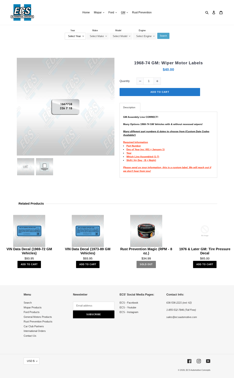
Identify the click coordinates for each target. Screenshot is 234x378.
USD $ (30, 360)
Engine (142, 30)
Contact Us (30, 335)
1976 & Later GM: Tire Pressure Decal (204, 251)
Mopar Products (33, 307)
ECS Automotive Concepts (198, 370)
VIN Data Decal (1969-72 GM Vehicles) (29, 251)
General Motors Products (38, 316)
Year (72, 30)
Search (163, 35)
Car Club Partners (34, 326)
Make (95, 30)
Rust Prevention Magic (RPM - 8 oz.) (146, 251)
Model (118, 30)
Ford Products (32, 312)
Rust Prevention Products (38, 321)
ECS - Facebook (129, 302)
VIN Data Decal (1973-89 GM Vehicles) (87, 251)
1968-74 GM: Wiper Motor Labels (168, 63)
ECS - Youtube (128, 307)
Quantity (125, 81)
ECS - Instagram (129, 312)
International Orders (35, 330)
